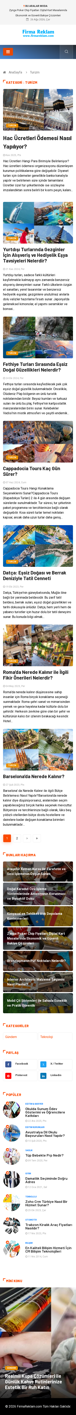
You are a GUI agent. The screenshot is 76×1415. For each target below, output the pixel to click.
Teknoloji (46, 1037)
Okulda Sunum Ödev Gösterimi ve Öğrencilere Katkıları (45, 1112)
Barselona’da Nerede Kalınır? (33, 776)
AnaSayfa (15, 72)
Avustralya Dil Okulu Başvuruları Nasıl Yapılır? (45, 1134)
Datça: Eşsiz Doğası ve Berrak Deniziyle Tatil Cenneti (34, 575)
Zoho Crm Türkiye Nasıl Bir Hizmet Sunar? (46, 1203)
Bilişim (29, 1243)
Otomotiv (31, 1220)
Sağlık (28, 1150)
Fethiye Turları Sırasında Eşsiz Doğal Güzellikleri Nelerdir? (35, 367)
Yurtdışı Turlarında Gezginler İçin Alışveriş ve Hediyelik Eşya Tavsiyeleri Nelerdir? (35, 254)
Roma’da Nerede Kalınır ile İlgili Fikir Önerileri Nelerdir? (36, 675)
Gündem (11, 1037)
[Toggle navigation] (8, 52)
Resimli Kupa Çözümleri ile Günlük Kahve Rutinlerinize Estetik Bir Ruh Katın (33, 1381)
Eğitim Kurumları (35, 1127)
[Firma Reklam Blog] (38, 33)
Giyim (28, 1173)
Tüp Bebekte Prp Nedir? (44, 1155)
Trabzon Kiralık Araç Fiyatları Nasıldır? (48, 1226)
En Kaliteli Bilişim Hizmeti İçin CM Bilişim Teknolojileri (48, 1249)
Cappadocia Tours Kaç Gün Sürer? (31, 471)
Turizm (12, 125)
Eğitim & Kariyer (34, 1104)
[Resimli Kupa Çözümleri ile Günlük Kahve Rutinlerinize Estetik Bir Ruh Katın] (38, 1342)
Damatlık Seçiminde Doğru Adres (46, 1180)
